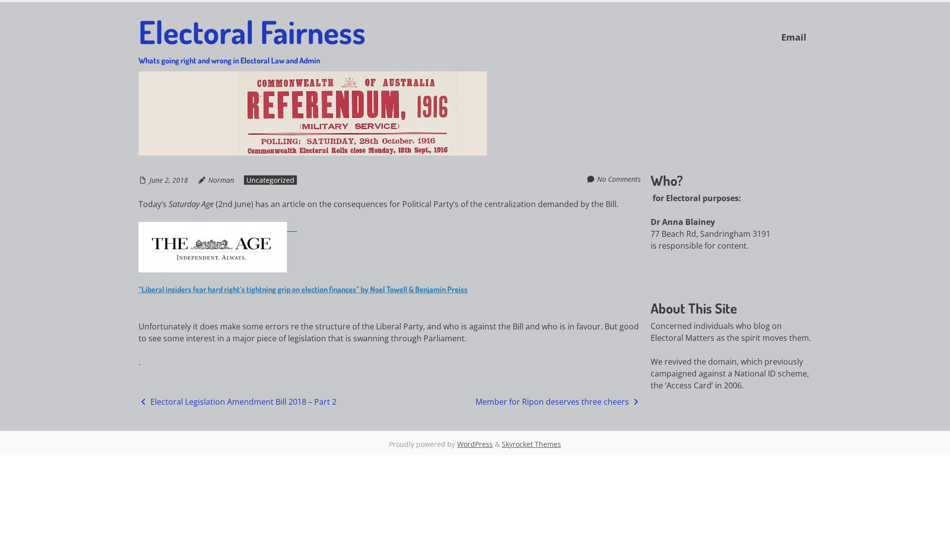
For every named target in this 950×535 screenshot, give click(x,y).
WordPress (475, 444)
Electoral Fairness (252, 38)
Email (794, 37)
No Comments (619, 179)
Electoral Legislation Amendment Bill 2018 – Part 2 (242, 401)
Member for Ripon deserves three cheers (553, 401)
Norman (221, 180)
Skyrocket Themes (531, 444)
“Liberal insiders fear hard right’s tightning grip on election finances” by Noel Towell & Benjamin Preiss (303, 289)
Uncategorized (270, 180)
